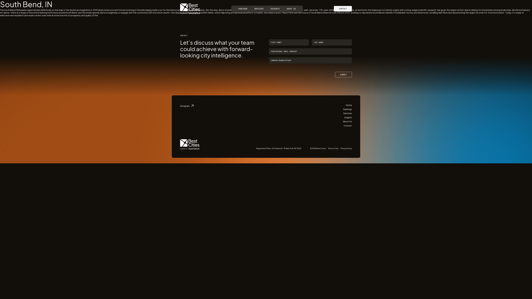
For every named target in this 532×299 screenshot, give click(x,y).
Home (349, 105)
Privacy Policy (346, 148)
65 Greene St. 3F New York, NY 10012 (286, 148)
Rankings (242, 8)
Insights (275, 8)
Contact (343, 8)
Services (259, 8)
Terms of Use (333, 148)
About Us (291, 8)
